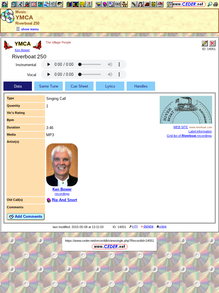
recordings (62, 193)
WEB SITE (180, 127)
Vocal (31, 75)
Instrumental (26, 65)
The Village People (58, 42)
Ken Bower (22, 50)
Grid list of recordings (189, 135)
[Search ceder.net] (210, 4)
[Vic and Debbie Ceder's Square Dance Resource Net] (187, 4)
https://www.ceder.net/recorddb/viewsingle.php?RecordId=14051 (109, 240)
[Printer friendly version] (215, 4)
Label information (200, 131)
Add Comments (28, 216)
